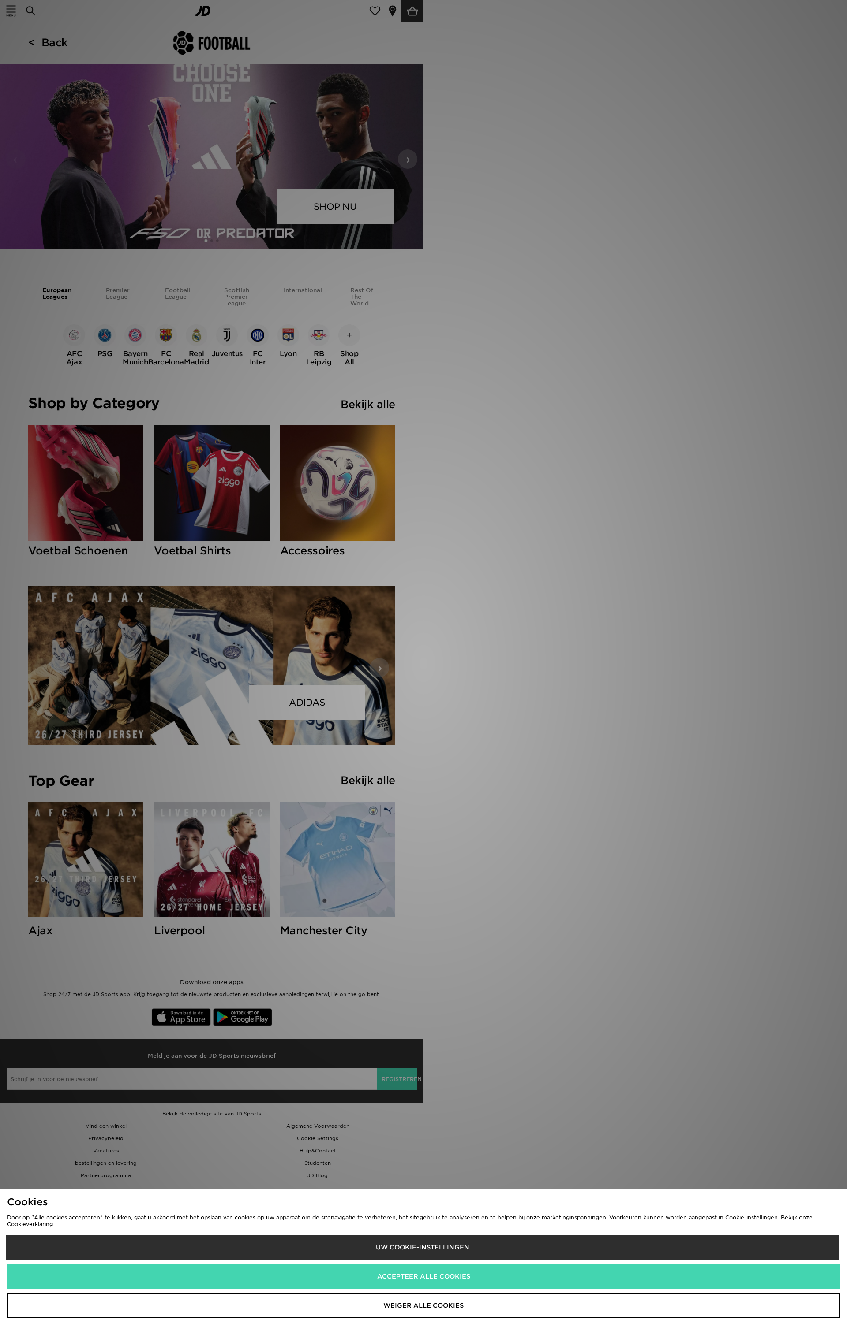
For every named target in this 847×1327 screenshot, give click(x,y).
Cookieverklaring (30, 1224)
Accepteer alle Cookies (423, 1276)
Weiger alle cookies (423, 1305)
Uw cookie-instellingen (422, 1247)
